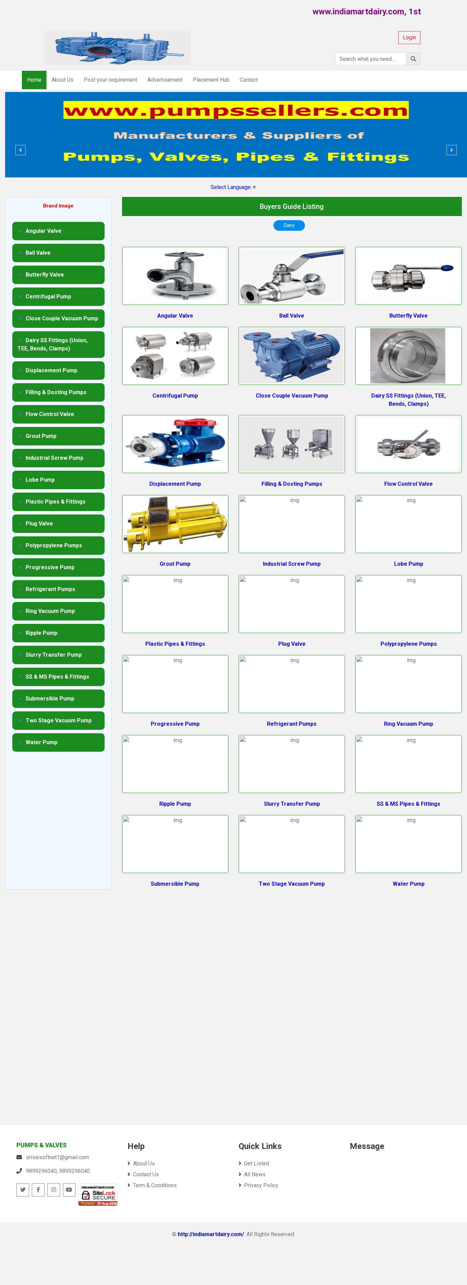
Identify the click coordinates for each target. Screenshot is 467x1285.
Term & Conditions (155, 1185)
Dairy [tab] (289, 225)
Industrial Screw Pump (292, 564)
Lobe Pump (408, 564)
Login (409, 37)
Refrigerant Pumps (292, 724)
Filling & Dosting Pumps (292, 484)
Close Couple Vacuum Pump (292, 395)
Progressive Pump (175, 724)
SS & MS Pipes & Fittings (408, 804)
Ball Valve (291, 315)
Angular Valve (175, 315)
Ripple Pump (175, 804)
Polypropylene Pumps (409, 644)
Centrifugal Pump (175, 395)
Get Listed (256, 1163)
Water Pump (409, 884)
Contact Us (146, 1174)
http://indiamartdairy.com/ (211, 1234)
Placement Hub (211, 80)
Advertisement (165, 80)
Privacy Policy (261, 1185)
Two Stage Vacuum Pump (292, 884)
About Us (63, 80)
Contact (249, 80)
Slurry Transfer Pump (292, 804)
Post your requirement (110, 80)
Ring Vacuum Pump (408, 724)
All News (255, 1174)
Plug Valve (292, 644)
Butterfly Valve (408, 315)
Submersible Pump (175, 884)
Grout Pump (175, 564)
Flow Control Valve (408, 484)
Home (34, 80)
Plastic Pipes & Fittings (175, 644)
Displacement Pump (175, 484)
